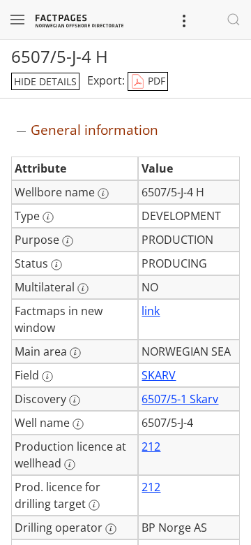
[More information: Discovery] (74, 400)
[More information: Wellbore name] (103, 193)
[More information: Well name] (78, 424)
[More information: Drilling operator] (110, 529)
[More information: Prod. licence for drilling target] (94, 505)
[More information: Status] (56, 264)
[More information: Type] (48, 217)
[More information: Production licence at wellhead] (69, 464)
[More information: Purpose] (67, 241)
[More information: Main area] (75, 352)
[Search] (233, 19)
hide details (45, 81)
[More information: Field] (47, 376)
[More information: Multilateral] (83, 288)
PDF (155, 80)
